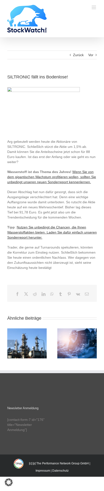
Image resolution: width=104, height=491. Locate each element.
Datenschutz (60, 470)
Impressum (43, 470)
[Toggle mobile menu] (94, 7)
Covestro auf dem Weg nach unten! (26, 337)
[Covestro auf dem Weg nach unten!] (27, 343)
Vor (90, 55)
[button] (11, 343)
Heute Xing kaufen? (77, 339)
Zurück (78, 55)
